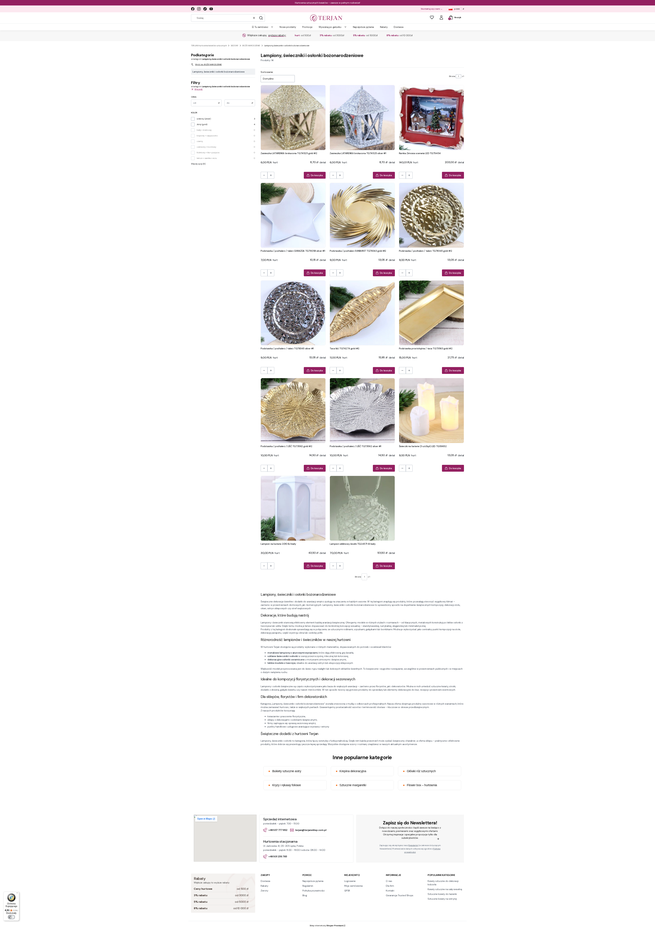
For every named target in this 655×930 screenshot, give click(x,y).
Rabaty (264, 885)
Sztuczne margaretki (351, 785)
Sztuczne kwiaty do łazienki (442, 894)
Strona (452, 76)
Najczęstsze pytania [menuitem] (363, 26)
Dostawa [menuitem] (398, 26)
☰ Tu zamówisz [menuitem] (260, 26)
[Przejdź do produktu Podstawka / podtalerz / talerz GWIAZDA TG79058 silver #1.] (293, 215)
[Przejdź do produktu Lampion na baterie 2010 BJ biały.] (293, 508)
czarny (200, 141)
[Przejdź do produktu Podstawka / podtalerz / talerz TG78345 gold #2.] (431, 215)
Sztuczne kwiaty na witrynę (442, 898)
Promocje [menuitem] (307, 26)
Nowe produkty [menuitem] (288, 26)
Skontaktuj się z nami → (431, 9)
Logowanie (350, 881)
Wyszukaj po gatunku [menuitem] (330, 26)
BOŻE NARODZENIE (251, 45)
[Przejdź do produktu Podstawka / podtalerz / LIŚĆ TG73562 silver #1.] (362, 410)
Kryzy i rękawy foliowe (284, 785)
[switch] (11, 917)
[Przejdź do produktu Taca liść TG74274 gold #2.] (362, 312)
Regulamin (413, 845)
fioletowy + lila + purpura (208, 152)
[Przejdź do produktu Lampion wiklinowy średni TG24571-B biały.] (362, 508)
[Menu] (17, 894)
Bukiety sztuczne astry (284, 771)
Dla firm (390, 885)
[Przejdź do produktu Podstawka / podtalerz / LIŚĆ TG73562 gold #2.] (293, 410)
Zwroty (264, 890)
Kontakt (390, 890)
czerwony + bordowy (206, 147)
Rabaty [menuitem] (384, 26)
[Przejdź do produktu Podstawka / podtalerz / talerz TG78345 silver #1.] (293, 312)
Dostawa (265, 881)
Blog (304, 895)
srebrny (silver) (204, 118)
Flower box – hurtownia (420, 785)
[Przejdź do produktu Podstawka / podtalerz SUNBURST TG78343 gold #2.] (362, 215)
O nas (389, 881)
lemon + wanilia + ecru (207, 158)
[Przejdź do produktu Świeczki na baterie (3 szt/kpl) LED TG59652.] (431, 410)
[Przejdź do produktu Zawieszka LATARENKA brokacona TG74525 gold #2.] (293, 117)
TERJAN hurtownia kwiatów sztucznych (209, 45)
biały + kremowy (204, 130)
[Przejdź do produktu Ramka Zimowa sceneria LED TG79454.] (431, 117)
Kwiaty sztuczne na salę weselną (445, 889)
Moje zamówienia (353, 885)
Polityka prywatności (313, 890)
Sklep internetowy (326, 925)
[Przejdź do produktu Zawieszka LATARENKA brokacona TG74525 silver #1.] (362, 117)
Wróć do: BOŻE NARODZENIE (208, 64)
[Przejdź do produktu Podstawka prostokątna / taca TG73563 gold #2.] (431, 312)
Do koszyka (317, 175)
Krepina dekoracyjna (351, 771)
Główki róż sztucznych (419, 771)
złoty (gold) (202, 124)
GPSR (347, 890)
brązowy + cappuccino (207, 135)
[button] (261, 18)
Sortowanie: (267, 72)
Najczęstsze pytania (312, 881)
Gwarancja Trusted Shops (399, 895)
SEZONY (234, 45)
